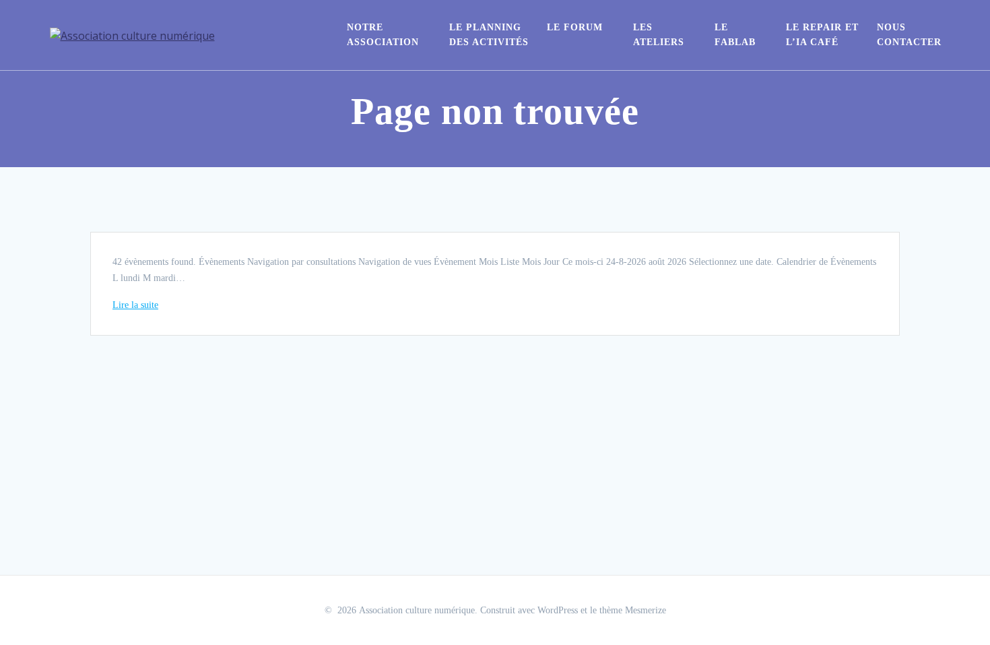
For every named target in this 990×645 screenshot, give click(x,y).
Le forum (575, 27)
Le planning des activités (489, 34)
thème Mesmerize (632, 610)
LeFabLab (735, 34)
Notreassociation (383, 34)
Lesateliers (658, 34)
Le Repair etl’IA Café (822, 34)
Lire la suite (135, 305)
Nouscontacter (909, 34)
